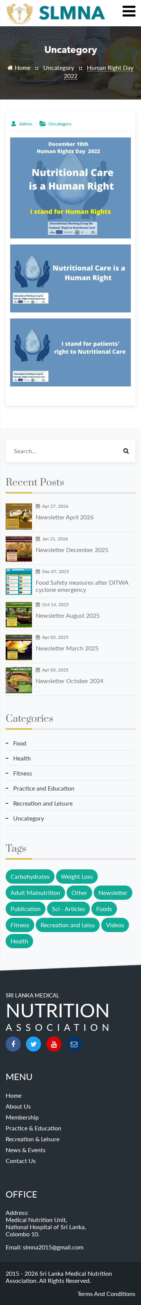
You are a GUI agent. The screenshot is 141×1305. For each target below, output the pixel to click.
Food (19, 743)
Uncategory (58, 67)
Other (79, 892)
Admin (24, 124)
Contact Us (21, 1160)
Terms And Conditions (106, 1293)
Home (21, 67)
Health (22, 758)
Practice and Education (43, 788)
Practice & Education (33, 1128)
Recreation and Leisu (68, 924)
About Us (18, 1106)
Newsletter (113, 892)
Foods (104, 908)
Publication (26, 908)
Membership (22, 1117)
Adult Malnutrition (35, 892)
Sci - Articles (68, 908)
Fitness (22, 773)
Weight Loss (77, 876)
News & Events (25, 1149)
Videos (115, 924)
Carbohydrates (30, 876)
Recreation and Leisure (43, 803)
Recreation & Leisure (32, 1138)
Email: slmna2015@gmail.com (44, 1247)
